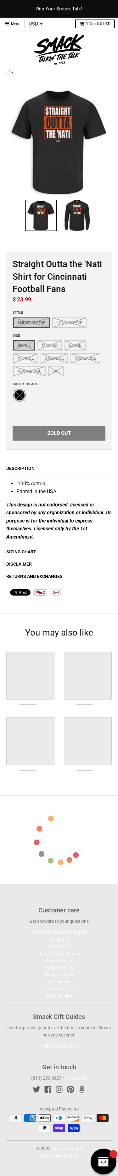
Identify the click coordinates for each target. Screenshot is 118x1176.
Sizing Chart (21, 551)
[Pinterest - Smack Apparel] (70, 1089)
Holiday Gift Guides (59, 1045)
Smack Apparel (67, 1148)
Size (16, 336)
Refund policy (59, 995)
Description (20, 468)
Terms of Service (59, 967)
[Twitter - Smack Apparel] (36, 1089)
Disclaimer (19, 564)
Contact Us (59, 946)
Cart (98, 24)
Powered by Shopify (59, 1155)
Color (25, 384)
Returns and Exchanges (34, 576)
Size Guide (59, 981)
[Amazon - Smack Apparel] (82, 1089)
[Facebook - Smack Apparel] (48, 1089)
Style (18, 313)
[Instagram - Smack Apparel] (59, 1089)
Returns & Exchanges (59, 953)
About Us (59, 939)
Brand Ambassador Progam (59, 932)
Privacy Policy (59, 960)
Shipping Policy (59, 974)
